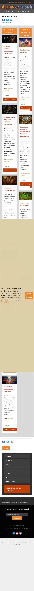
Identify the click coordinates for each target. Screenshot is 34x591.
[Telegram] (13, 533)
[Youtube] (17, 533)
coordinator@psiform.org (17, 528)
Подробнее (5, 302)
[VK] (20, 533)
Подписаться (16, 518)
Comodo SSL (17, 544)
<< (6, 448)
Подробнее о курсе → (26, 109)
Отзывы (7, 95)
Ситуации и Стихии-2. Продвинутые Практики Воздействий (25, 131)
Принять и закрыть (29, 295)
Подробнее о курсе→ (10, 99)
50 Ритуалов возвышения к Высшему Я (8, 389)
